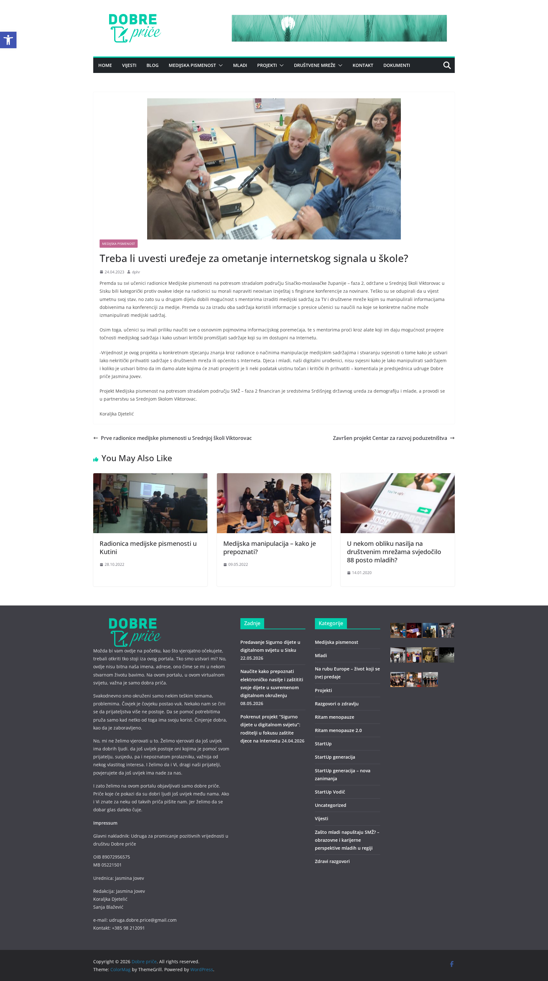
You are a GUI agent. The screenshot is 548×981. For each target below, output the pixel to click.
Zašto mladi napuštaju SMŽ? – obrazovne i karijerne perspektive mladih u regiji (347, 840)
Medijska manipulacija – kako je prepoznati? (269, 547)
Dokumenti (396, 65)
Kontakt (363, 65)
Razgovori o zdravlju (337, 704)
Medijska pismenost (192, 65)
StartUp (323, 744)
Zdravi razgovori (332, 861)
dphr (136, 272)
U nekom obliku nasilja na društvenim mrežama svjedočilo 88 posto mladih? (394, 551)
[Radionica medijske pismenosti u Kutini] (150, 477)
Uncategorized (330, 805)
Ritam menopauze (334, 717)
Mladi (240, 65)
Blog (153, 65)
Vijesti (129, 65)
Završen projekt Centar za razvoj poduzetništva (390, 438)
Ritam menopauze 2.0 (338, 730)
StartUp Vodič (330, 792)
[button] (8, 40)
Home (105, 65)
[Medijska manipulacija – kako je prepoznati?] (274, 477)
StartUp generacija (335, 757)
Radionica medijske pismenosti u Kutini (148, 547)
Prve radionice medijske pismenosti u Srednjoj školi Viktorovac (176, 438)
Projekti (267, 65)
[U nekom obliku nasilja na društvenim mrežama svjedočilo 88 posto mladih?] (398, 477)
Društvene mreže (315, 65)
